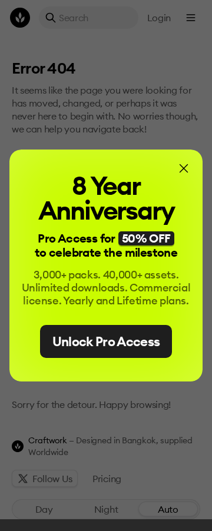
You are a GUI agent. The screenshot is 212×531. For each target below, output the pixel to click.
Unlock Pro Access (106, 341)
